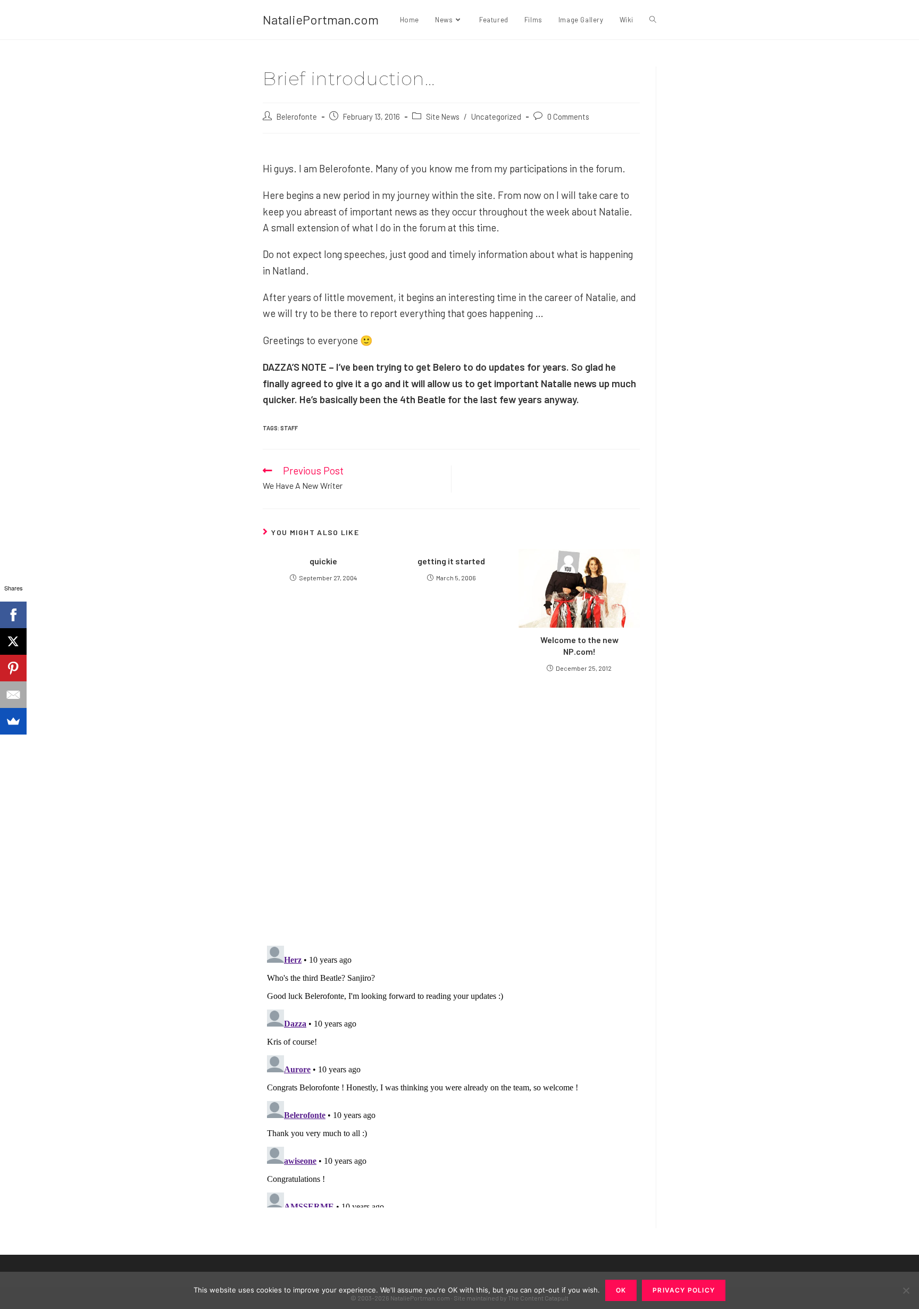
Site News (443, 116)
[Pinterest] (13, 668)
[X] (13, 641)
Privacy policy (684, 1290)
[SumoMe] (13, 721)
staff (289, 427)
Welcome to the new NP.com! (579, 645)
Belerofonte (297, 116)
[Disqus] (451, 1074)
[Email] (13, 694)
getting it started (451, 561)
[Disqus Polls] (451, 808)
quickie (323, 561)
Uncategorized (496, 116)
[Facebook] (13, 615)
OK (621, 1290)
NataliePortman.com (321, 19)
